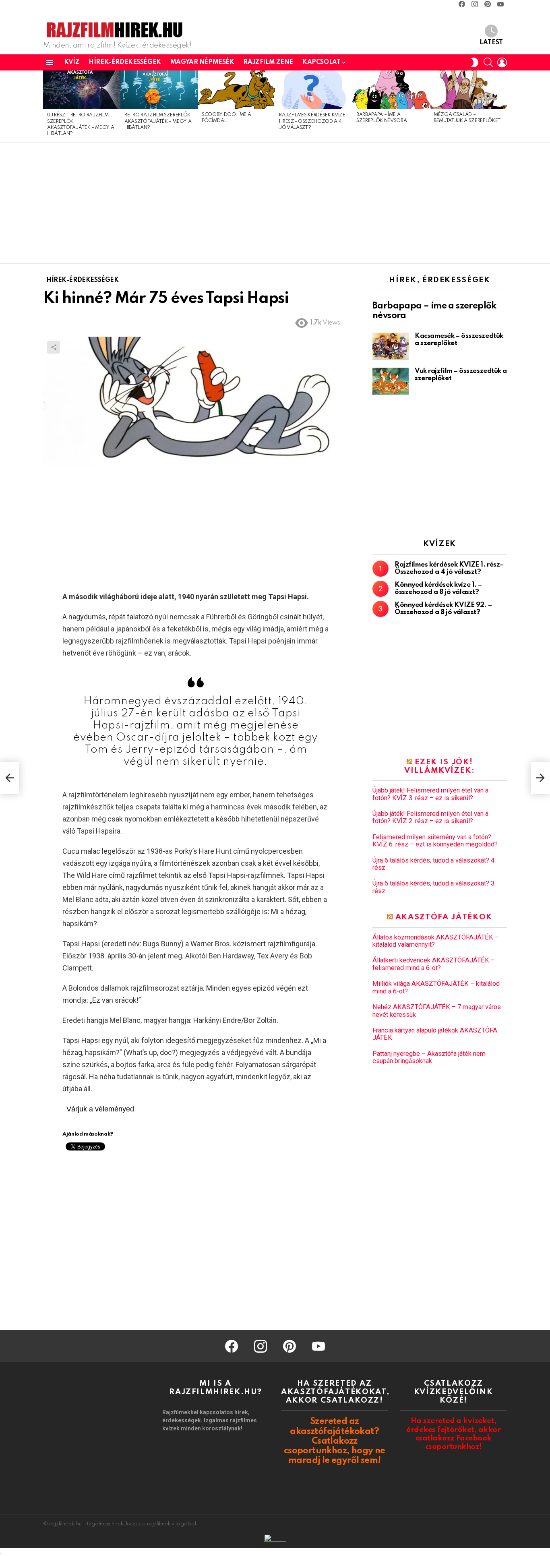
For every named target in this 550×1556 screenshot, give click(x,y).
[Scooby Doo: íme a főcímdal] (236, 89)
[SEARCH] (488, 62)
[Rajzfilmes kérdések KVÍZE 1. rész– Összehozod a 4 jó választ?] (313, 89)
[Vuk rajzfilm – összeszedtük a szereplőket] (390, 381)
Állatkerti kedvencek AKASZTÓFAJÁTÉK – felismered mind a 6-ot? (433, 964)
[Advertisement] (275, 203)
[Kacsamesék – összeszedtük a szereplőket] (390, 346)
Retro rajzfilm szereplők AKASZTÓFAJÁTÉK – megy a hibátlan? (157, 121)
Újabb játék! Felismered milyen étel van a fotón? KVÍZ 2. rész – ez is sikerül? (430, 817)
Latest (491, 42)
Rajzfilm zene (268, 62)
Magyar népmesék (202, 62)
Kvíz (71, 62)
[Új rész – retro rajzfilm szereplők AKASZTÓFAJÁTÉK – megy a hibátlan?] (81, 89)
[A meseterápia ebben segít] (9, 778)
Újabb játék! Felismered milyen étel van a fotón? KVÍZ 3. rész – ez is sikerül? (430, 794)
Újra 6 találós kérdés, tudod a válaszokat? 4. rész (434, 864)
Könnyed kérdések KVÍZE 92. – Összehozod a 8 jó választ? (443, 609)
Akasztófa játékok (443, 917)
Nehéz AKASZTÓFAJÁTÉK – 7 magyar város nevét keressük (436, 1011)
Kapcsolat (321, 62)
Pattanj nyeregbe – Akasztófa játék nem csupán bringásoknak (429, 1057)
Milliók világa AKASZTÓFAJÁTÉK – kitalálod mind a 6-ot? (436, 987)
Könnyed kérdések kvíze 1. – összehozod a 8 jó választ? (438, 588)
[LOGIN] (502, 62)
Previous (47, 106)
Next (503, 106)
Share (53, 347)
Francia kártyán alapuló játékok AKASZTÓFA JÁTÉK (434, 1034)
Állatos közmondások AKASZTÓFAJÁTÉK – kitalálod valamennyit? (435, 941)
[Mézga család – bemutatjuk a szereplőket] (468, 89)
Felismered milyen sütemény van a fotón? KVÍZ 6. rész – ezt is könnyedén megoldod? (435, 841)
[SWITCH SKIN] (475, 62)
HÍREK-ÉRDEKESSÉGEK (125, 62)
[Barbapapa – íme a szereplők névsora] (391, 89)
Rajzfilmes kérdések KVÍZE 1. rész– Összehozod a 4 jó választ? (312, 121)
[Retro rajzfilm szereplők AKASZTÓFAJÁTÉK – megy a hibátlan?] (159, 89)
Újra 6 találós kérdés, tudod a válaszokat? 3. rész (434, 887)
